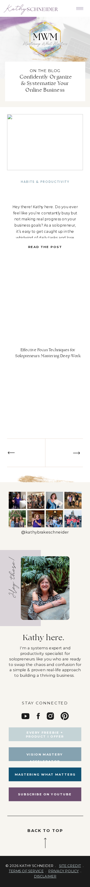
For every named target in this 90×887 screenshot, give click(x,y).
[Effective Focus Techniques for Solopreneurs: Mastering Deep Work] (45, 142)
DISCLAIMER (45, 876)
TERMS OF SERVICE (26, 871)
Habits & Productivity (45, 182)
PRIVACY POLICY (63, 871)
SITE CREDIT (70, 866)
